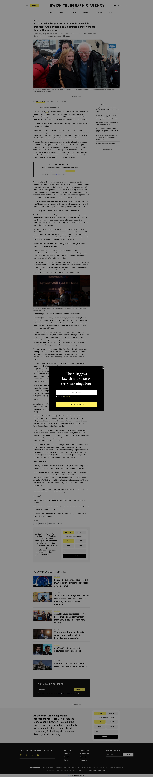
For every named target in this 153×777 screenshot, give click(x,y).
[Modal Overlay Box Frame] (76, 388)
